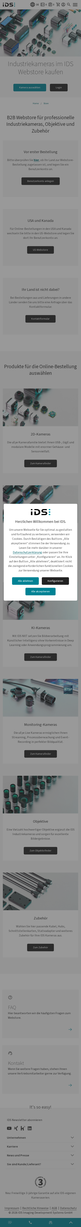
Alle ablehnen (25, 581)
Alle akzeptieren (40, 591)
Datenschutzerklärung (27, 552)
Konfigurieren (55, 581)
